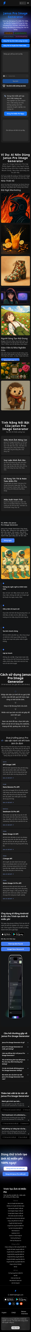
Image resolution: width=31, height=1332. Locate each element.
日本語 (13, 1313)
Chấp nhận (15, 1328)
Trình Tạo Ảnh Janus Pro (15, 1240)
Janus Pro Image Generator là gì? (13, 1042)
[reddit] (21, 1303)
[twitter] (13, 1303)
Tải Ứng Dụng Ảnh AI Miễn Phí (15, 1273)
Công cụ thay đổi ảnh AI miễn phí (15, 1221)
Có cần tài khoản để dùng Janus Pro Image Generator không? (13, 1069)
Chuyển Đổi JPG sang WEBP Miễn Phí (15, 1252)
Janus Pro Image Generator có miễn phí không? (12, 1048)
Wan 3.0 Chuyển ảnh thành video (15, 1203)
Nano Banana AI (15, 1230)
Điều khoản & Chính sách (16, 1280)
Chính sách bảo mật (15, 1278)
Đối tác (15, 1266)
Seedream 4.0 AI (16, 1233)
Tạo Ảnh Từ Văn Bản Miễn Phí (15, 1228)
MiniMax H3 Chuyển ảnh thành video (15, 1206)
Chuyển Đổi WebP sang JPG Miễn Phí (15, 1249)
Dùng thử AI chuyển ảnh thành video (14, 45)
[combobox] (22, 3)
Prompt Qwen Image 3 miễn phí (15, 1213)
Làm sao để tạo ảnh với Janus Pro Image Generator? (13, 1054)
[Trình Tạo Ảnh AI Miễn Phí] (4, 3)
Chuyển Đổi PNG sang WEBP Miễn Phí (16, 1262)
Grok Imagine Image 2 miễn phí (15, 1211)
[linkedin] (17, 1303)
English (4, 1313)
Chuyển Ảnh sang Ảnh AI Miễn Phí (15, 1225)
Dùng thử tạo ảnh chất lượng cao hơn (15, 41)
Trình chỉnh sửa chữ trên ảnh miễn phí (15, 1218)
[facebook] (9, 1303)
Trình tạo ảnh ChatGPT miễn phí (15, 1208)
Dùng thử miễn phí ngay (15, 114)
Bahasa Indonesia (24, 1313)
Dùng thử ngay (9, 360)
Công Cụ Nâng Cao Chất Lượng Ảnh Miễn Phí (15, 1247)
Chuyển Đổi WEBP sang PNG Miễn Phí (16, 1259)
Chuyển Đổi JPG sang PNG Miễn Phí (15, 1254)
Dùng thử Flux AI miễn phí (15, 1169)
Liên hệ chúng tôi (15, 1283)
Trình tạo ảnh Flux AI (15, 944)
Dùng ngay (8, 540)
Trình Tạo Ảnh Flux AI (15, 1238)
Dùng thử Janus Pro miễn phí (16, 1174)
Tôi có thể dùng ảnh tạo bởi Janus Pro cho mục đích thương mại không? (13, 1062)
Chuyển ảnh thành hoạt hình (15, 1223)
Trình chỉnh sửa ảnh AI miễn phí (15, 1216)
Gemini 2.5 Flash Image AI (15, 1235)
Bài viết (15, 1275)
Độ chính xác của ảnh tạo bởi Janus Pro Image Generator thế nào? (12, 1077)
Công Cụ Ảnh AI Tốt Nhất (15, 1264)
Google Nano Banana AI (15, 949)
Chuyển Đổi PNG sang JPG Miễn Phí (15, 1257)
